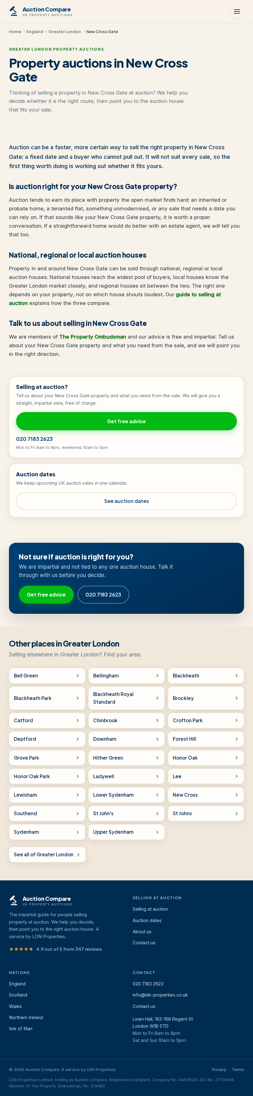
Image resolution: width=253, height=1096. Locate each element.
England (35, 31)
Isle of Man (20, 1028)
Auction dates (147, 920)
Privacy (219, 1069)
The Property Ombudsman (92, 337)
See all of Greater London (43, 854)
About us (142, 931)
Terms (238, 1069)
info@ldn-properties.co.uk (160, 995)
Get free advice (126, 421)
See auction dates (126, 501)
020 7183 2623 (34, 439)
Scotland (18, 995)
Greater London (64, 31)
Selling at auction (150, 909)
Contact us (144, 943)
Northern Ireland (26, 1017)
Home (15, 31)
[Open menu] (237, 11)
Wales (15, 1006)
